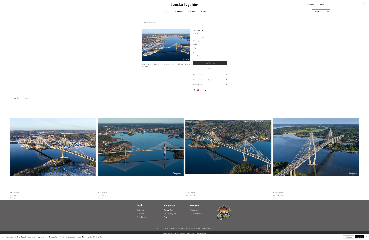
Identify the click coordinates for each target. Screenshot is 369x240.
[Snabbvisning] (53, 147)
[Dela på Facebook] (194, 90)
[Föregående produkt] (7, 147)
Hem (143, 22)
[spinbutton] (197, 56)
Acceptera (360, 237)
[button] (364, 4)
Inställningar (348, 237)
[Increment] (200, 56)
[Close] (367, 236)
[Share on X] (205, 90)
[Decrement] (194, 56)
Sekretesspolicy (97, 237)
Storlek (195, 44)
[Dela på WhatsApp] (202, 90)
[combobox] (210, 48)
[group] (184, 151)
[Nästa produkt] (362, 147)
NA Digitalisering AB (201, 233)
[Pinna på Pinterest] (198, 90)
